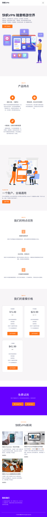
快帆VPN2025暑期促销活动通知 (11, 474)
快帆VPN (5, 3)
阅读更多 (4, 455)
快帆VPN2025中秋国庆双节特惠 (33, 446)
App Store (30, 404)
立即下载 (6, 201)
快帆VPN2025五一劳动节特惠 (10, 447)
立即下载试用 (12, 333)
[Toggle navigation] (43, 3)
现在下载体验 (7, 26)
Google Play (18, 404)
